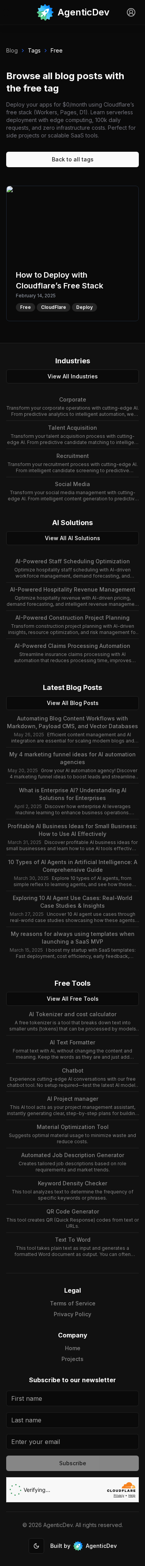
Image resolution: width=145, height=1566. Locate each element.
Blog (12, 50)
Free (57, 50)
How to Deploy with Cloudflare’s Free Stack (70, 190)
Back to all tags (73, 159)
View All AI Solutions (72, 538)
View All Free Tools (73, 998)
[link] (72, 12)
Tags (34, 50)
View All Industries (73, 376)
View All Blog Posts (73, 703)
